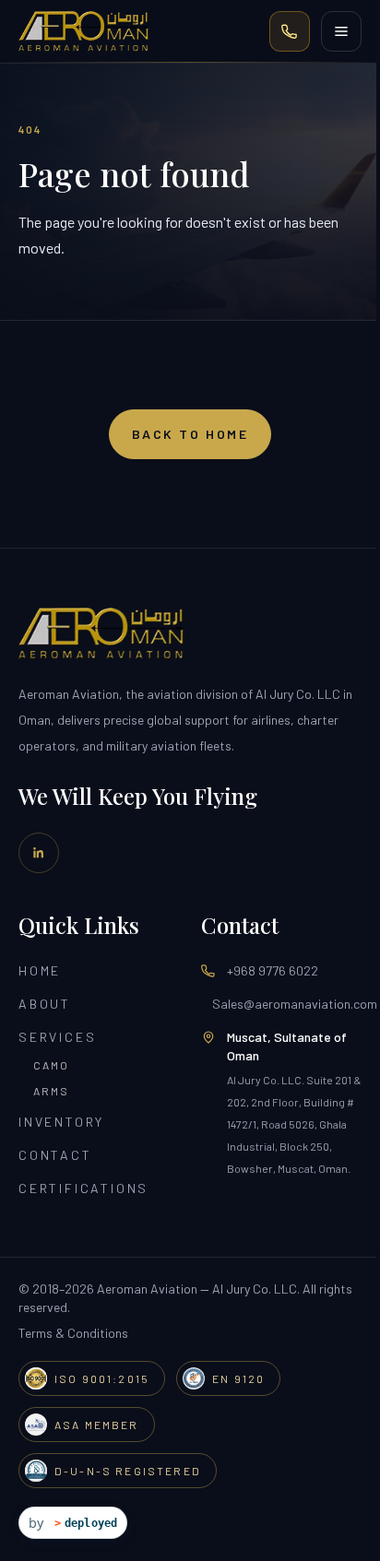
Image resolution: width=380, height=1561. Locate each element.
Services (57, 1037)
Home (39, 970)
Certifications (83, 1188)
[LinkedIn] (38, 853)
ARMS (51, 1090)
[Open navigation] (341, 31)
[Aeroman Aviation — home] (83, 31)
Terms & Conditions (73, 1333)
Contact (55, 1155)
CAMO (51, 1064)
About (44, 1003)
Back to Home (190, 434)
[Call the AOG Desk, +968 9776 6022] (289, 31)
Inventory (61, 1121)
